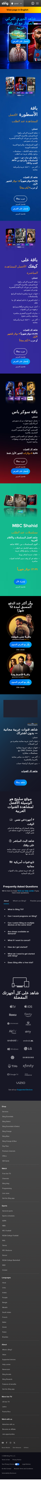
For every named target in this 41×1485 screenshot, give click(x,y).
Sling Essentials (7, 1116)
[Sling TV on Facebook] (7, 1442)
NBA (3, 1226)
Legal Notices (26, 1464)
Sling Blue (5, 1136)
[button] (20, 41)
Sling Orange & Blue (9, 1141)
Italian (4, 1322)
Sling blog (5, 1183)
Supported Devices (25, 1090)
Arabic (4, 1292)
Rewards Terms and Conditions (23, 1468)
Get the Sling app (8, 1198)
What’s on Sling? (19, 901)
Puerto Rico (6, 1411)
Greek (4, 1327)
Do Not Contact (6, 1468)
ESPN (4, 1221)
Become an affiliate (9, 1429)
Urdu (4, 1288)
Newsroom (6, 1369)
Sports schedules (8, 1216)
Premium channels (8, 1151)
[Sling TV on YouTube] (3, 1442)
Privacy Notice (17, 1459)
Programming (7, 1188)
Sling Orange (7, 1131)
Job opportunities (8, 1434)
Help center (6, 1364)
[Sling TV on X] (14, 1442)
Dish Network (17, 1447)
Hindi (4, 1283)
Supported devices (9, 1359)
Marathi (4, 1307)
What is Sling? (7, 1350)
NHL (3, 1240)
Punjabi (4, 1297)
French (4, 1317)
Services (5, 1111)
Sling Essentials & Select (10, 1126)
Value (4, 1354)
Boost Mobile (6, 1447)
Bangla (4, 1302)
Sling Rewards (7, 1379)
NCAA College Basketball (11, 1260)
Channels (5, 1178)
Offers (4, 1156)
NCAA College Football (10, 1235)
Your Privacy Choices (8, 1464)
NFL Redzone (7, 1250)
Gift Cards (5, 1161)
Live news (5, 1193)
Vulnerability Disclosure (9, 1473)
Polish (4, 1332)
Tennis (4, 1245)
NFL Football (6, 1230)
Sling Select (6, 1121)
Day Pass (5, 1146)
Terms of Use (6, 1459)
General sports (7, 1211)
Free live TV (6, 1173)
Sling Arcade (6, 1374)
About (6, 901)
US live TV (6, 1402)
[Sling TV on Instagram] (10, 1442)
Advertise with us (8, 1424)
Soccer (4, 1255)
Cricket (4, 1270)
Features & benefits (9, 1384)
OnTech (26, 1447)
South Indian (6, 1312)
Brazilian (5, 1337)
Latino (4, 1407)
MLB (3, 1265)
